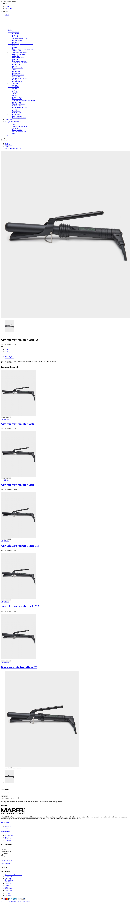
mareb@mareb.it (6, 863)
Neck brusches (16, 106)
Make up (15, 59)
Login (6, 887)
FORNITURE (14, 114)
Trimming (15, 92)
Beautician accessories (19, 61)
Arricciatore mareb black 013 (20, 424)
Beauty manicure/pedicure (17, 52)
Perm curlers (16, 35)
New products (9, 880)
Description (8, 356)
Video (11, 124)
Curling (14, 85)
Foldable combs (17, 97)
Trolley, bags (16, 56)
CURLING (13, 83)
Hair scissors (16, 64)
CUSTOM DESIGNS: (19, 131)
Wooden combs (17, 99)
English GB (8, 8)
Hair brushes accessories (19, 107)
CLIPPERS (13, 87)
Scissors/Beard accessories (18, 63)
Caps (13, 45)
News (8, 123)
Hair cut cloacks (17, 71)
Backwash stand (17, 116)
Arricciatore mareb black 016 (20, 484)
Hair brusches (16, 102)
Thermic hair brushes (18, 104)
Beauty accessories (18, 57)
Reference (4, 363)
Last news (13, 128)
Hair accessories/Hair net (17, 38)
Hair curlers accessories (19, 37)
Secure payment (9, 876)
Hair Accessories (17, 40)
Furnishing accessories (19, 118)
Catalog (8, 30)
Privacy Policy (9, 890)
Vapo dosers (16, 111)
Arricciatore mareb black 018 (20, 545)
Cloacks (12, 69)
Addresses (8, 840)
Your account (5, 831)
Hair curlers (13, 32)
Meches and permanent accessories (20, 44)
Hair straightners (17, 81)
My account (8, 888)
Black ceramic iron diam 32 (19, 667)
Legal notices (9, 119)
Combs (12, 94)
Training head (16, 51)
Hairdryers (15, 80)
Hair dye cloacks (17, 73)
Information (5, 822)
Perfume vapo (16, 112)
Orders (7, 837)
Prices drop (8, 878)
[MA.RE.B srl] (13, 814)
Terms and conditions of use (13, 121)
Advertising (12, 133)
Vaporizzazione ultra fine (19, 126)
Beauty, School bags (18, 54)
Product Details (9, 358)
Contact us (8, 826)
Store (6, 135)
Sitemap (7, 828)
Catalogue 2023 (17, 130)
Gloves (14, 47)
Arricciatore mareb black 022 (20, 606)
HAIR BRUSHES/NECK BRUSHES (21, 100)
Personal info (9, 835)
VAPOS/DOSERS (15, 109)
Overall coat (16, 76)
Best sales (8, 882)
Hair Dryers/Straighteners (17, 78)
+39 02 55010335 (6, 860)
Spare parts (15, 90)
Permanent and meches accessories (22, 49)
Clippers (14, 88)
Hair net (14, 42)
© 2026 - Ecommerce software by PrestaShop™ (15, 901)
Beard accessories (17, 68)
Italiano (7, 6)
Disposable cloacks (18, 75)
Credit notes (8, 839)
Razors (14, 66)
